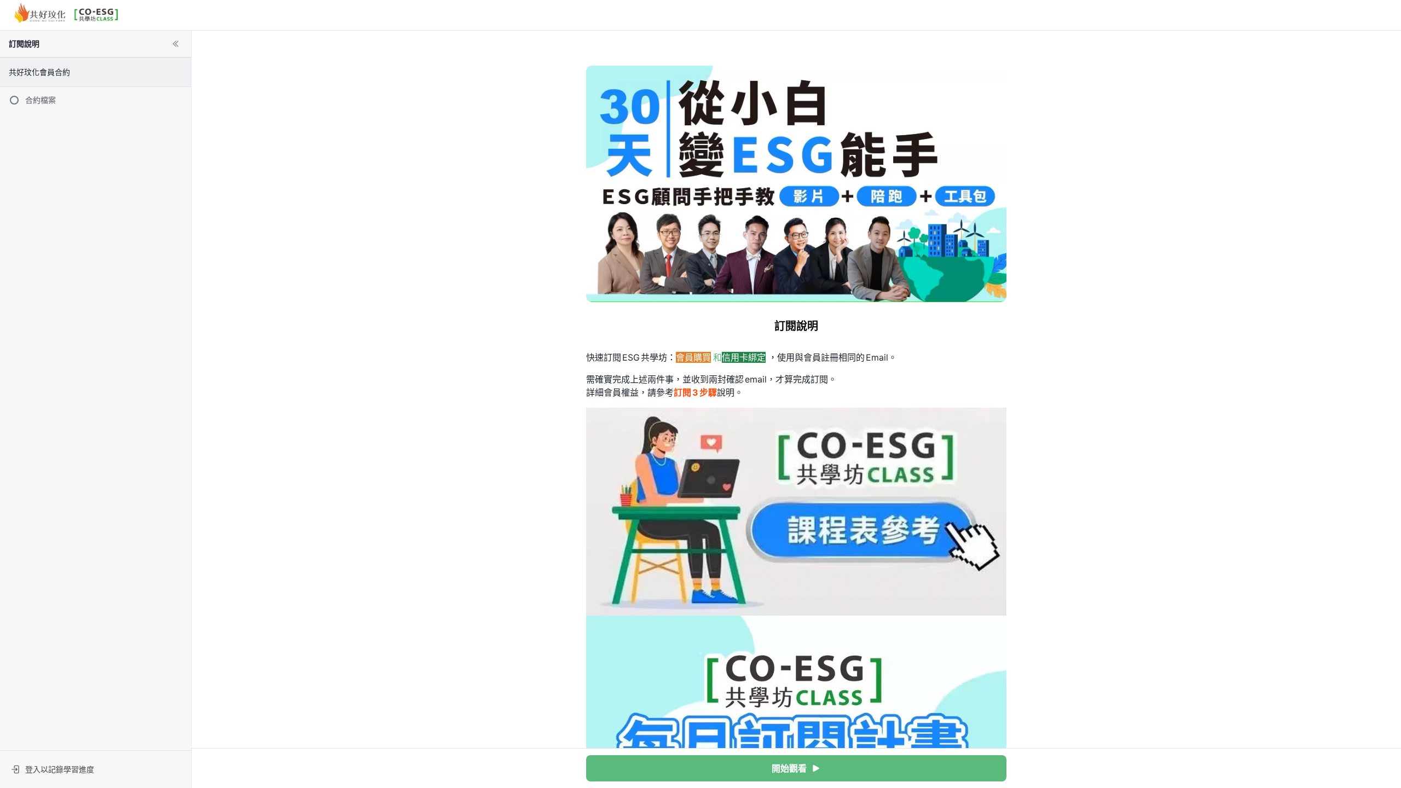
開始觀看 (789, 768)
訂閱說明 (24, 43)
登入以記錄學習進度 (59, 769)
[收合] (175, 43)
